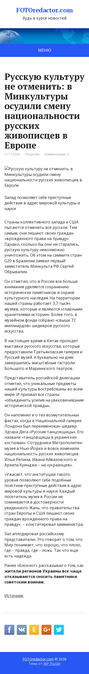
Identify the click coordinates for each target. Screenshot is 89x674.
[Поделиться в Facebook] (9, 630)
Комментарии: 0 (57, 154)
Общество (32, 154)
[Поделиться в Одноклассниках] (34, 630)
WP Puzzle (52, 663)
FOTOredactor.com (44, 10)
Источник (13, 595)
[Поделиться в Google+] (46, 630)
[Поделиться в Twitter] (59, 630)
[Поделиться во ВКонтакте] (22, 630)
